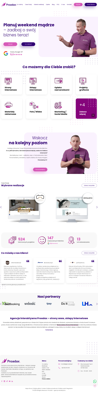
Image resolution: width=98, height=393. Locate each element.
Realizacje (44, 366)
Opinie (48, 4)
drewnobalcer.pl (16, 263)
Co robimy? (28, 44)
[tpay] (29, 304)
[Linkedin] (13, 381)
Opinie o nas (45, 368)
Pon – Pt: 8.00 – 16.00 (86, 371)
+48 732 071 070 (65, 368)
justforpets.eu (80, 263)
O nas (63, 4)
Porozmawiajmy (40, 169)
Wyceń (78, 4)
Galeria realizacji (39, 4)
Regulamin (70, 388)
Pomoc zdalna (46, 379)
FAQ (58, 4)
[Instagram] (5, 381)
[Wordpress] (87, 304)
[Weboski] (10, 303)
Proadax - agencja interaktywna (56, 390)
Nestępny (97, 207)
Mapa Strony (28, 388)
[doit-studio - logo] (49, 304)
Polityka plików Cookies (39, 388)
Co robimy (20, 4)
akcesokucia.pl (48, 263)
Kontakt (69, 4)
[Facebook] (2, 381)
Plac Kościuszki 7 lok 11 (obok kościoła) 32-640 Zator (86, 366)
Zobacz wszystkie (89, 185)
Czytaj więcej (49, 330)
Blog (53, 4)
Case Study (28, 4)
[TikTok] (7, 381)
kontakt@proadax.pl (66, 364)
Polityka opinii (62, 388)
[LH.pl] (68, 304)
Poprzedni (1, 207)
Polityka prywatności (52, 388)
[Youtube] (10, 381)
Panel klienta (91, 4)
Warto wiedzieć (46, 369)
